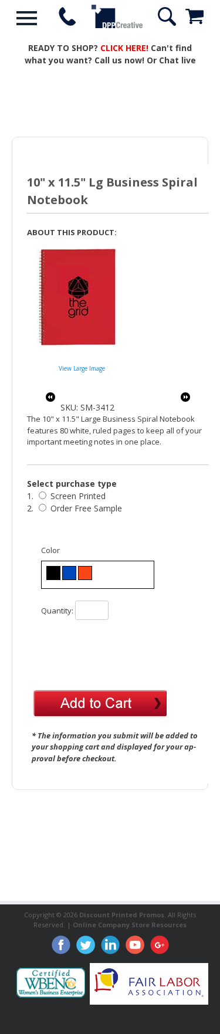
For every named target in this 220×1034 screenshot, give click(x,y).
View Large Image (82, 368)
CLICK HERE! (124, 47)
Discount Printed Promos (121, 914)
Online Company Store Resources (130, 924)
